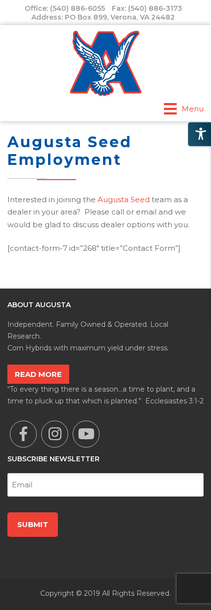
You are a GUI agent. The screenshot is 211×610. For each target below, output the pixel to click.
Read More (38, 374)
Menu (193, 108)
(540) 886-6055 (77, 8)
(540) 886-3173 (155, 8)
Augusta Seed (124, 199)
